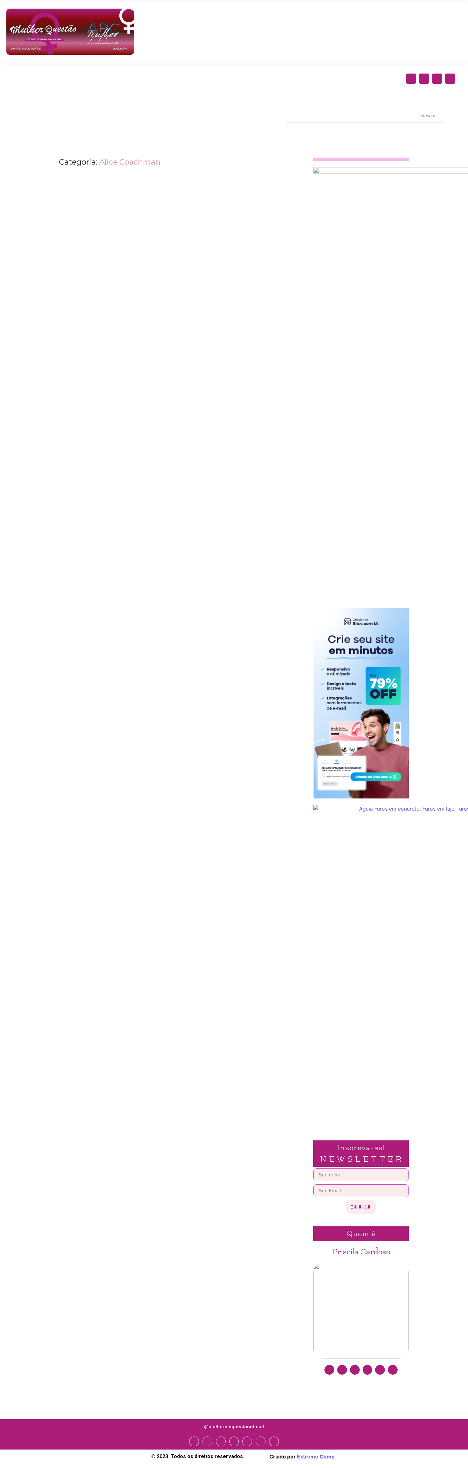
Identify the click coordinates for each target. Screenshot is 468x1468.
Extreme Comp (316, 1456)
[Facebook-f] (411, 79)
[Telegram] (247, 1441)
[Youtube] (450, 79)
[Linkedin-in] (367, 1370)
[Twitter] (437, 79)
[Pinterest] (380, 1370)
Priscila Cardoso (361, 1252)
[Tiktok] (393, 1370)
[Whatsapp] (261, 1441)
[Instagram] (424, 79)
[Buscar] (449, 116)
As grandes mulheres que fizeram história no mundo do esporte (155, 333)
